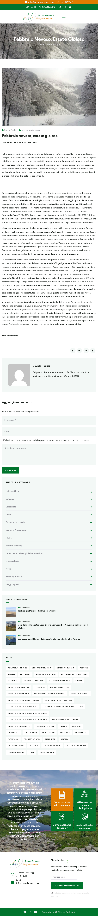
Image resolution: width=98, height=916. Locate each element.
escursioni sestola (45, 726)
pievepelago (81, 733)
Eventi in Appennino (16, 530)
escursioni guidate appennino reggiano (27, 720)
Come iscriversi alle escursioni (61, 804)
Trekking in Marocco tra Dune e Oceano (37, 610)
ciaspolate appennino (59, 681)
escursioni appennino (18, 694)
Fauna (9, 537)
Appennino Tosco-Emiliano (74, 674)
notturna (65, 733)
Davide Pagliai (10, 130)
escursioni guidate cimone (65, 720)
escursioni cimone (80, 694)
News (37, 130)
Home (41, 44)
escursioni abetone (59, 687)
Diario (8, 514)
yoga (31, 752)
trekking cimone (16, 752)
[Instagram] (65, 7)
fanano (63, 726)
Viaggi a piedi (12, 584)
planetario (13, 739)
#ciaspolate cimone (17, 668)
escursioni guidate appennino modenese (27, 713)
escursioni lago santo (19, 726)
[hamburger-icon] (63, 17)
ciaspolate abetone (33, 681)
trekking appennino (76, 746)
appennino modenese (46, 674)
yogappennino (47, 752)
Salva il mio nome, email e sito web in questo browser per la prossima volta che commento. (47, 440)
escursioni (39, 687)
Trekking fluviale (14, 576)
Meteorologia (53, 44)
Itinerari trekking (14, 545)
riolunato (50, 739)
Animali (11, 674)
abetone (84, 668)
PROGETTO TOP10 (32, 739)
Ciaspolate (11, 506)
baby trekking (13, 491)
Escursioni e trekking (16, 522)
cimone (78, 681)
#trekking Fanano (66, 668)
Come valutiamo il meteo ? (62, 826)
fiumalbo (76, 726)
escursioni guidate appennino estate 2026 (62, 707)
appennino (25, 674)
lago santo (13, 733)
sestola (65, 739)
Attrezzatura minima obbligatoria (84, 805)
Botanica (10, 499)
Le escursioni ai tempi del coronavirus (24, 553)
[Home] (25, 863)
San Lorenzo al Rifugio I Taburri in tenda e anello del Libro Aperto (49, 639)
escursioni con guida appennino (24, 700)
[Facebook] (60, 7)
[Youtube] (70, 7)
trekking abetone (52, 746)
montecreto (48, 733)
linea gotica (31, 733)
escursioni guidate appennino (22, 707)
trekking (33, 746)
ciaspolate (13, 681)
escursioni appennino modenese (49, 694)
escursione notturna (18, 687)
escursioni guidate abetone (58, 700)
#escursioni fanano (42, 668)
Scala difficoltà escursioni (84, 826)
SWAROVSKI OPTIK (16, 746)
